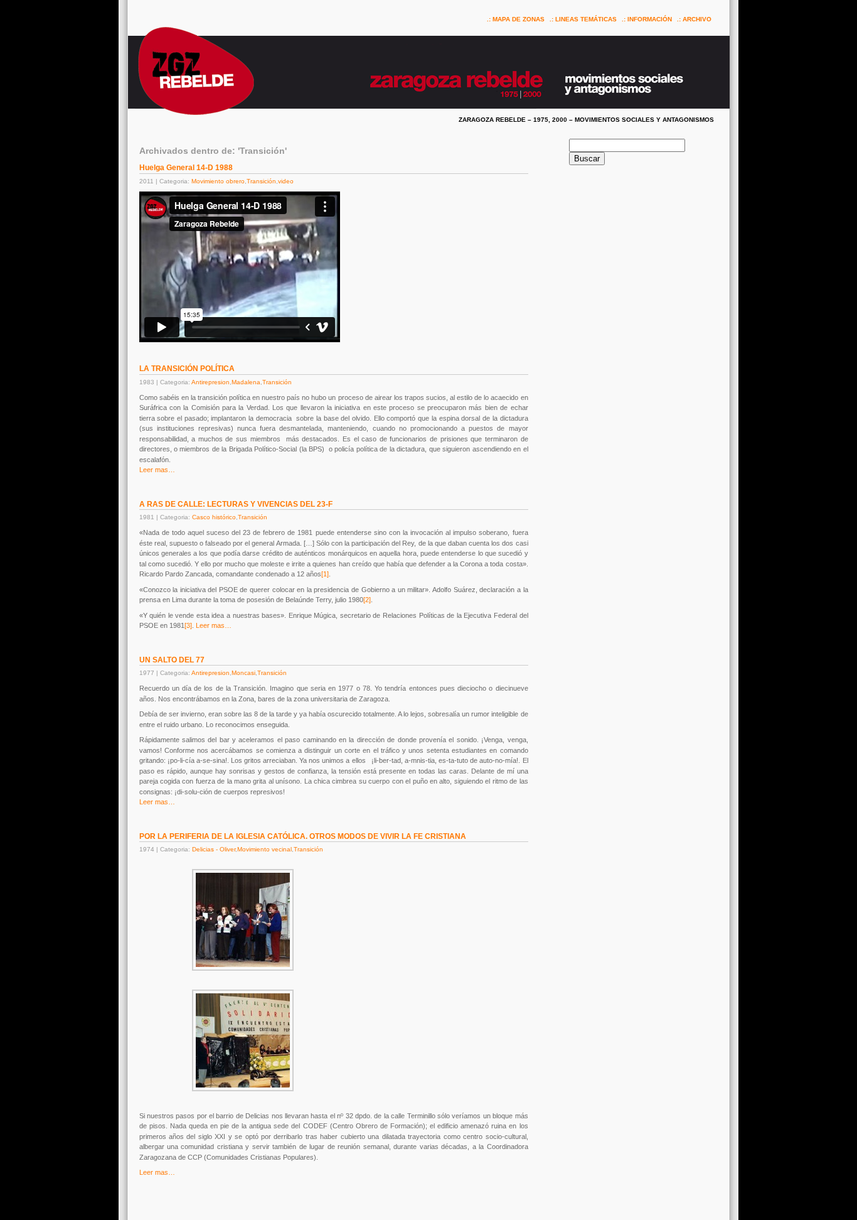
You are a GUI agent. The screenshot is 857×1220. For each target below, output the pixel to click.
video (286, 181)
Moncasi (243, 672)
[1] (325, 574)
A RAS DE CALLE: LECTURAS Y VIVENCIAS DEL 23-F (236, 504)
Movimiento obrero (218, 181)
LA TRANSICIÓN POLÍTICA (187, 368)
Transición (261, 181)
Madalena (246, 382)
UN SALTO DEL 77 (172, 660)
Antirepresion (210, 382)
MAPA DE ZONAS (518, 19)
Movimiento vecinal (264, 849)
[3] (188, 625)
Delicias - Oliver (213, 849)
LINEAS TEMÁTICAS (586, 19)
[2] (367, 599)
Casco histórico (214, 517)
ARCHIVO (697, 19)
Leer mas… (157, 469)
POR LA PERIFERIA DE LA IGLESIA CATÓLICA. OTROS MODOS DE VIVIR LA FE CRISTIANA (302, 836)
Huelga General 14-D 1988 (186, 167)
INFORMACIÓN (649, 19)
